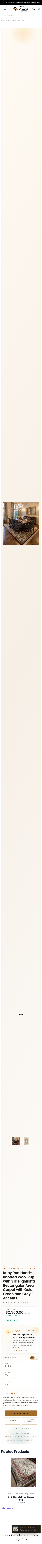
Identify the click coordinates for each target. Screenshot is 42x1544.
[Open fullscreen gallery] (21, 523)
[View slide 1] (20, 1015)
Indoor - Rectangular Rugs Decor (21, 1494)
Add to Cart (21, 1413)
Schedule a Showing (22, 1428)
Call (14, 1421)
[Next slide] (36, 523)
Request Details (30, 1421)
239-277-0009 (31, 1440)
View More (7, 1508)
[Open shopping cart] (38, 9)
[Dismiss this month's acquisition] (38, 1526)
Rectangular (22, 20)
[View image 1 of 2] (15, 1141)
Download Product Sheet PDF (22, 1436)
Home (3, 20)
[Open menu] (5, 9)
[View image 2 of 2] (26, 1141)
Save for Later (22, 1434)
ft (32, 1358)
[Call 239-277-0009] (33, 9)
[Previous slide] (6, 523)
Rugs (14, 20)
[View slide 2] (22, 1015)
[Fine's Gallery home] (20, 9)
